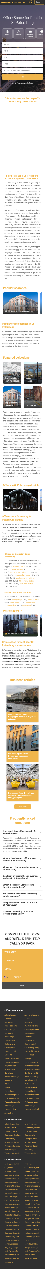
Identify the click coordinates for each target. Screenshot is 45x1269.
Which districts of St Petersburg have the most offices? (18, 886)
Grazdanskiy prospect (32, 1048)
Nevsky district (19, 567)
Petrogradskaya (10, 605)
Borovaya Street (30, 1193)
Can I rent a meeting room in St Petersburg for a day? (18, 912)
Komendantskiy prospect (12, 1051)
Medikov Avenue (30, 1258)
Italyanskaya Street (12, 1219)
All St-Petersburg (31, 1124)
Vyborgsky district (31, 1153)
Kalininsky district (11, 1131)
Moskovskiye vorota (32, 1069)
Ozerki (6, 1084)
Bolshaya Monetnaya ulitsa (32, 1182)
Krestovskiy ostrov (31, 1051)
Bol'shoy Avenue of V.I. (32, 1179)
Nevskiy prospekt (31, 1073)
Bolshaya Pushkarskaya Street (12, 1190)
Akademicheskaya (31, 1015)
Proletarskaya (29, 1106)
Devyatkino (8, 1033)
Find (22, 77)
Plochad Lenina (34, 600)
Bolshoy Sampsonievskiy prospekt (12, 1193)
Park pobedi (29, 1084)
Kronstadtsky (9, 1139)
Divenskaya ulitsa (31, 1200)
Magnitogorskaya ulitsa (12, 1248)
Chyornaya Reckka (31, 1029)
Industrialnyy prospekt (32, 1215)
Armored (7, 1019)
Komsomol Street (31, 1226)
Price (6, 64)
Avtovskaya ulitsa (31, 1175)
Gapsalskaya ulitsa (31, 1211)
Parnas (7, 1087)
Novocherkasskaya (11, 1077)
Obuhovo (8, 1080)
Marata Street (29, 1255)
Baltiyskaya (14, 602)
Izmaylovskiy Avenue (32, 1219)
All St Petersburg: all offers (22, 83)
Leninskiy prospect (11, 1058)
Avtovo (27, 1019)
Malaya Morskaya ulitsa (32, 1248)
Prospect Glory (10, 1109)
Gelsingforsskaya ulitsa (12, 1215)
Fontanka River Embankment (32, 1208)
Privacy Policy (29, 995)
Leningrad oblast (31, 1139)
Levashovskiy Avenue (12, 1237)
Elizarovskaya (9, 1040)
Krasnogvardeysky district (12, 1135)
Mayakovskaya (10, 1066)
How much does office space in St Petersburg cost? (19, 832)
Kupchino (8, 1055)
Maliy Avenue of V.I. (12, 1251)
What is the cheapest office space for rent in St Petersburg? (19, 859)
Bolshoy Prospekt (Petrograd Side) (32, 1190)
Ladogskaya (29, 1055)
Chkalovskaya (9, 1029)
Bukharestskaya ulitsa (12, 1197)
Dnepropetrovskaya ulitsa (12, 1204)
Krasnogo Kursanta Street (12, 1233)
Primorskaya (9, 1106)
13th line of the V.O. (11, 1164)
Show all (7, 1113)
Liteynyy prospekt (11, 1244)
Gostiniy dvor (9, 1048)
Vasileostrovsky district (25, 578)
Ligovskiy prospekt (11, 1062)
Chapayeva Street (31, 1197)
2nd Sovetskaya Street (32, 1168)
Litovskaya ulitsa (31, 1244)
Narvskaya (26, 605)
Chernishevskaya (31, 1026)
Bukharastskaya (10, 1026)
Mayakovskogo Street (12, 1258)
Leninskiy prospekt (31, 1233)
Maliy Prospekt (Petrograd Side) (32, 1251)
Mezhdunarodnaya (31, 1066)
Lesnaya (27, 1058)
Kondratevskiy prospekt (12, 1229)
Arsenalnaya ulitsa (11, 1175)
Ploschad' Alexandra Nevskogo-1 (32, 1098)
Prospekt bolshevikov (32, 1109)
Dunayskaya (9, 1037)
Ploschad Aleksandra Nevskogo (32, 1095)
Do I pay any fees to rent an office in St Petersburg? (20, 903)
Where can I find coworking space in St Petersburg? (20, 868)
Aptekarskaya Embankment (32, 1171)
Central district (17, 569)
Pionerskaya (9, 1091)
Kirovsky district (26, 584)
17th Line (28, 1164)
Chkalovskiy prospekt (12, 1200)
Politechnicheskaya (32, 1102)
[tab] (7, 33)
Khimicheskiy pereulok (12, 1226)
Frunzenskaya (30, 1040)
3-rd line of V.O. (10, 1171)
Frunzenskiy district (32, 1128)
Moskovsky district (26, 581)
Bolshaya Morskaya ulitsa (12, 1186)
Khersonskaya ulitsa (32, 1222)
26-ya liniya (8, 1168)
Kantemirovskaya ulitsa (12, 1222)
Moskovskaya (9, 1069)
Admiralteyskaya (11, 1015)
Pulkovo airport (10, 1150)
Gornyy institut (30, 1044)
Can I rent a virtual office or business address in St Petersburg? (20, 877)
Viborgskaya (17, 600)
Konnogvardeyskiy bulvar (32, 1229)
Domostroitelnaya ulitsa (12, 1208)
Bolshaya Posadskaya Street (32, 1186)
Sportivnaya (30, 602)
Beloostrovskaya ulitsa (12, 1179)
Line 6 (26, 1240)
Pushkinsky (28, 1150)
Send (22, 985)
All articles (22, 807)
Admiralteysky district (19, 572)
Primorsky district (31, 1146)
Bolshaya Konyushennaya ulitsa (12, 1182)
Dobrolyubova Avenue (32, 1204)
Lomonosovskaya (31, 1062)
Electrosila (28, 1037)
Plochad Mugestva (11, 1095)
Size (5, 57)
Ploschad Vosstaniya (12, 1098)
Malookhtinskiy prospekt (12, 1255)
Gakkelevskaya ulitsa (12, 1211)
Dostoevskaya (30, 1033)
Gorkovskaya (9, 1044)
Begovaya (28, 1022)
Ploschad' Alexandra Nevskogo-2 (12, 1102)
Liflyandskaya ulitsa (32, 1237)
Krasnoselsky (29, 1135)
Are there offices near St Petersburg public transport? (20, 895)
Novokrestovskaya (31, 1077)
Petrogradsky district (22, 575)
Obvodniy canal (30, 1080)
